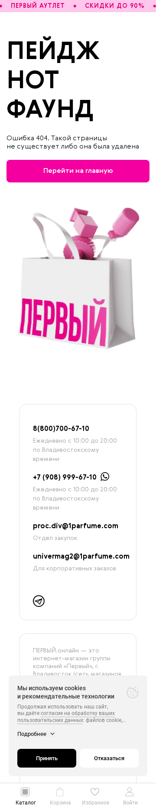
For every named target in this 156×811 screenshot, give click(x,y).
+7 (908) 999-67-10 (65, 477)
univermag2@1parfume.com (81, 556)
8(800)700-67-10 (61, 429)
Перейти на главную (78, 171)
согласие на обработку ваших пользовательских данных (66, 716)
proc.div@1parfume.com (75, 526)
